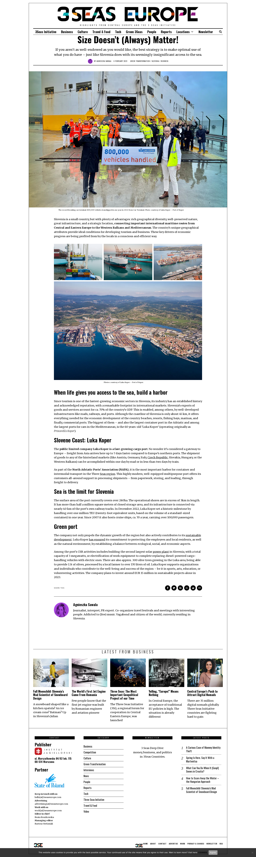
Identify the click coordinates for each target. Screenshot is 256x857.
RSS (221, 843)
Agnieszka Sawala (104, 61)
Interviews (89, 770)
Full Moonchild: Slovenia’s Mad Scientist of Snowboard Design (50, 695)
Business (67, 31)
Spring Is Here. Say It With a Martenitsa (200, 759)
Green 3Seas (134, 31)
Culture (83, 31)
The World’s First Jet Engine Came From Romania (89, 693)
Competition (90, 752)
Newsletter (206, 31)
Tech (118, 31)
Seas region (107, 474)
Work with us (41, 807)
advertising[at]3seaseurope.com (51, 804)
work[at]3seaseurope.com (48, 810)
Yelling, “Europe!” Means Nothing (164, 693)
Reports (166, 31)
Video (86, 811)
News (86, 776)
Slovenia (155, 61)
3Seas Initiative (45, 31)
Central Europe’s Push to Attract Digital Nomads (202, 693)
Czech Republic (158, 457)
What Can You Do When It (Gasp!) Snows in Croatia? (202, 769)
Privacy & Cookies (195, 843)
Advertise (173, 843)
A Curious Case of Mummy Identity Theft (203, 749)
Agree (213, 852)
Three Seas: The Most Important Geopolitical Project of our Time (124, 695)
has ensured (97, 539)
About (153, 843)
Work (182, 843)
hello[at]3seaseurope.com (48, 797)
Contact (162, 843)
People (151, 31)
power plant (161, 551)
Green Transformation (140, 61)
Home (145, 843)
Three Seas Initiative (94, 800)
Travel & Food (101, 31)
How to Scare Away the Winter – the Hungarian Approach (202, 780)
